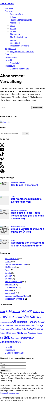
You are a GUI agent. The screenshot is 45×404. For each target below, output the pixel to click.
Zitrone (17, 341)
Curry (39, 317)
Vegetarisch (10, 293)
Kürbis (19, 326)
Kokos (10, 325)
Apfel (9, 311)
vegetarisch (7, 342)
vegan (30, 337)
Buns (34, 312)
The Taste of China (13, 281)
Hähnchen (33, 321)
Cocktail (29, 316)
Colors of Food (7, 3)
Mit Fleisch (10, 267)
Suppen (8, 275)
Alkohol (2, 311)
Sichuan (3, 333)
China (9, 316)
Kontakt (8, 347)
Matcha (33, 326)
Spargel (14, 333)
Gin (15, 321)
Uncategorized (11, 287)
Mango (28, 325)
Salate (8, 272)
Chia (42, 312)
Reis (19, 328)
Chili (2, 316)
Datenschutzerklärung (14, 352)
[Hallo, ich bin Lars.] (5, 122)
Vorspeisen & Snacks (14, 298)
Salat (24, 328)
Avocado (16, 311)
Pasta (7, 270)
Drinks (8, 261)
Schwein (39, 328)
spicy (20, 333)
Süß (7, 337)
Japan (42, 321)
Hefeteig (22, 321)
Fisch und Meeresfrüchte (16, 264)
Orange (39, 325)
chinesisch (19, 316)
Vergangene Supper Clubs (17, 295)
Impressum (10, 349)
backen (26, 310)
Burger (38, 312)
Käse (15, 326)
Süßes (8, 278)
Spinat (25, 333)
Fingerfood (8, 322)
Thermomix (10, 284)
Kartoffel (4, 325)
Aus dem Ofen (11, 258)
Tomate (23, 337)
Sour (8, 332)
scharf (30, 329)
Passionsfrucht (5, 329)
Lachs (23, 326)
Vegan (8, 290)
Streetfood (32, 333)
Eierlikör (2, 322)
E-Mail (5, 107)
